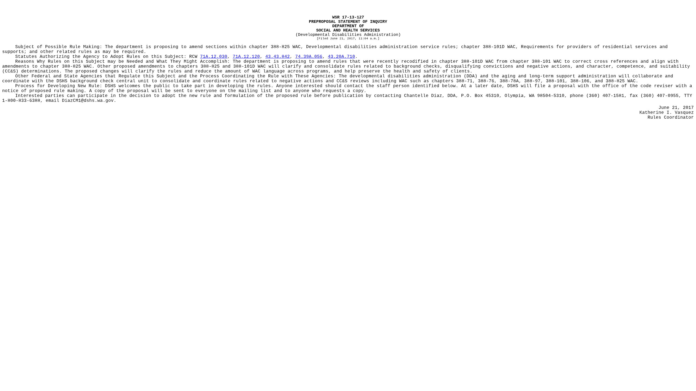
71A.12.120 (246, 56)
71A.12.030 (213, 56)
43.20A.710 (341, 56)
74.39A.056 (308, 56)
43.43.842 (277, 56)
